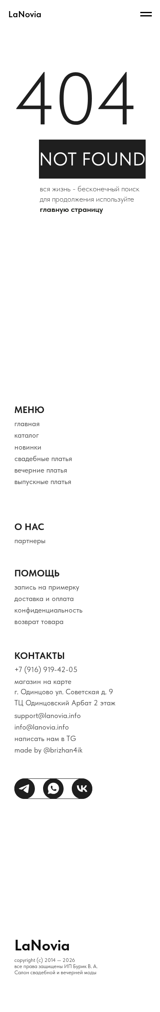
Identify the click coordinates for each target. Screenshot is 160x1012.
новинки (27, 447)
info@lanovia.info (41, 727)
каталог (26, 435)
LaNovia (42, 945)
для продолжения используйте (87, 199)
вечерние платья (40, 470)
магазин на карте (42, 681)
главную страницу (71, 209)
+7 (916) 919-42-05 (46, 669)
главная (27, 423)
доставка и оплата (44, 598)
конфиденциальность (48, 610)
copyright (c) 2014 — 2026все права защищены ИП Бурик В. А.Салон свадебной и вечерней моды (56, 966)
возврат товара (39, 621)
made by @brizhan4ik (48, 750)
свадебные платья (43, 458)
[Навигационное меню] (146, 14)
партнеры (30, 540)
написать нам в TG (45, 738)
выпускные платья (42, 481)
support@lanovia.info (47, 715)
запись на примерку (46, 587)
